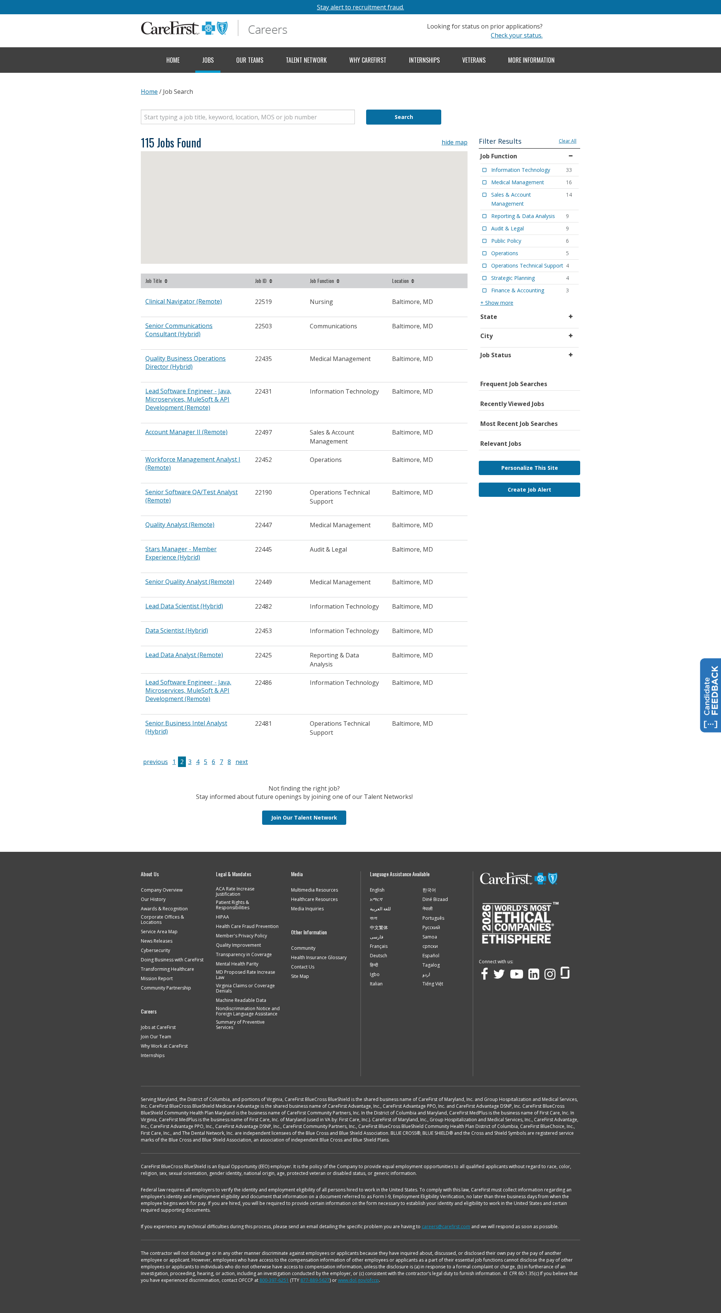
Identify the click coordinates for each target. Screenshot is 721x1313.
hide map (455, 142)
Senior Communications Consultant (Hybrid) (179, 330)
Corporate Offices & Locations (162, 919)
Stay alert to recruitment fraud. (360, 7)
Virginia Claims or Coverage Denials (245, 988)
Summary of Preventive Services (240, 1025)
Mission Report (157, 978)
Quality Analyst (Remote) (179, 524)
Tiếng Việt (432, 984)
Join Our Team (156, 1036)
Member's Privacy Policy (241, 936)
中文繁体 (379, 927)
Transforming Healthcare (167, 969)
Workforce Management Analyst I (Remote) (192, 463)
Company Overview (162, 890)
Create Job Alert (529, 489)
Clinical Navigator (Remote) (183, 301)
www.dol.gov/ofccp (358, 1280)
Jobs (208, 60)
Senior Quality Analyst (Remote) (189, 582)
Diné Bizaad (435, 899)
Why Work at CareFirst (164, 1046)
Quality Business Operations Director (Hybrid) (185, 362)
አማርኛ (376, 899)
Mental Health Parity (237, 964)
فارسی (376, 937)
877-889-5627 (315, 1280)
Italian (376, 984)
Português (433, 918)
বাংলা (373, 918)
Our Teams (249, 60)
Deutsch (378, 955)
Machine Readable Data (241, 1000)
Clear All (567, 141)
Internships (424, 60)
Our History (153, 899)
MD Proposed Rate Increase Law (245, 975)
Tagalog (431, 965)
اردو (426, 974)
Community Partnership (166, 988)
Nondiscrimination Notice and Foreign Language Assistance (248, 1011)
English (377, 890)
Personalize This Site (529, 467)
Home (172, 60)
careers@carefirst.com (446, 1226)
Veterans (474, 60)
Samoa (429, 937)
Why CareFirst (367, 60)
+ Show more (496, 302)
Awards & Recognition (164, 908)
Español (430, 955)
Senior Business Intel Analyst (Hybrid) (186, 727)
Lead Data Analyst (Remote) (184, 655)
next (241, 762)
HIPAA (222, 917)
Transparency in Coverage (244, 954)
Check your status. (517, 35)
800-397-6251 (274, 1280)
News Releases (156, 941)
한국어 (429, 890)
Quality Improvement (238, 945)
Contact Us (302, 967)
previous (155, 762)
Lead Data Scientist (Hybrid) (184, 606)
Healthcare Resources (314, 899)
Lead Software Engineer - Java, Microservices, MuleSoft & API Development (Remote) (188, 399)
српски (430, 946)
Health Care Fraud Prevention (247, 926)
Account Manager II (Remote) (186, 432)
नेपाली (427, 908)
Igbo (375, 974)
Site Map (300, 976)
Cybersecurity (155, 950)
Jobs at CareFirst (158, 1027)
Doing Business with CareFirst (172, 960)
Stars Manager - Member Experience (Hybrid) (181, 553)
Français (379, 946)
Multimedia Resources (314, 890)
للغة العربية (380, 908)
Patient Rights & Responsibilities (232, 905)
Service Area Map (159, 931)
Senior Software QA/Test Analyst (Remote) (191, 496)
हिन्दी (374, 965)
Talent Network (306, 60)
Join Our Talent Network (304, 817)
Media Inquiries (307, 908)
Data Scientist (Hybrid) (176, 630)
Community (303, 948)
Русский (431, 927)
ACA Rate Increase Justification (235, 891)
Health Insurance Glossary (319, 957)
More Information (531, 60)
